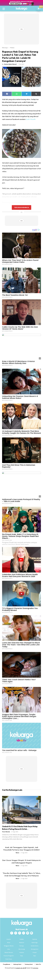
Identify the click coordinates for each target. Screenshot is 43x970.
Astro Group (35, 968)
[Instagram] (15, 933)
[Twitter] (19, 933)
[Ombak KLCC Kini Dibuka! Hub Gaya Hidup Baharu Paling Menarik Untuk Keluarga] (21, 810)
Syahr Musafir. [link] (31, 119)
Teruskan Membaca (21, 207)
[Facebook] (11, 933)
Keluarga (5, 47)
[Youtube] (27, 933)
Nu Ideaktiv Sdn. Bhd (20, 968)
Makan (12, 47)
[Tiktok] (23, 933)
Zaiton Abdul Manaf (10, 64)
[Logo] (21, 8)
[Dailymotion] (31, 933)
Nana (17, 852)
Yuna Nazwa (6, 831)
